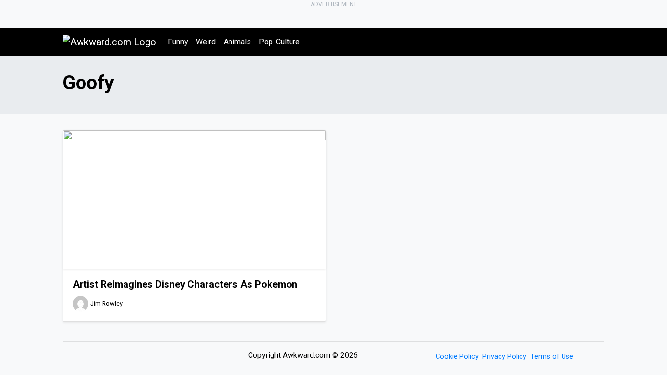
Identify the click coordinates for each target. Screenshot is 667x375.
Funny (178, 41)
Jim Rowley (106, 303)
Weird (206, 41)
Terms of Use (551, 357)
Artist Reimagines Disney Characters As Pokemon (185, 284)
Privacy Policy (504, 357)
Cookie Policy (457, 357)
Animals (237, 41)
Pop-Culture (279, 41)
